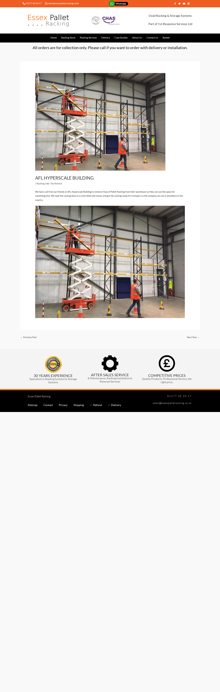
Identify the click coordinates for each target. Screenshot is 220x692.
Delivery (105, 37)
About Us (137, 37)
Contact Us (152, 37)
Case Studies (121, 37)
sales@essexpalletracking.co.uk (63, 3)
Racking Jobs (43, 183)
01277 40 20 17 (33, 3)
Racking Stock (68, 37)
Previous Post (29, 337)
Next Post (193, 337)
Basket (166, 37)
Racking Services (88, 37)
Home (53, 37)
